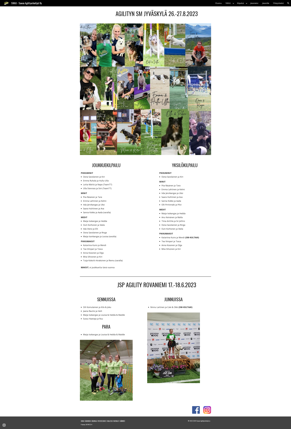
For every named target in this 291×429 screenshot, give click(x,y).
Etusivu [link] (218, 3)
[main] (157, 13)
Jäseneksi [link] (254, 3)
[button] (288, 3)
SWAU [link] (228, 3)
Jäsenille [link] (265, 3)
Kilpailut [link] (240, 3)
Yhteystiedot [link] (278, 3)
